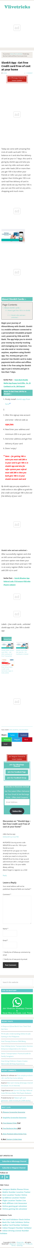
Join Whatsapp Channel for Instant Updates (17, 79)
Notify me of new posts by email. (15, 959)
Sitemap (20, 1245)
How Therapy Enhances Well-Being (13, 1041)
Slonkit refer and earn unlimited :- (18, 316)
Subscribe (17, 811)
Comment (7, 894)
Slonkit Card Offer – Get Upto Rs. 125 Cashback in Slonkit (22, 652)
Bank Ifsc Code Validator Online (15, 1222)
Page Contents (9, 304)
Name (5, 929)
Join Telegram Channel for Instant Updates (17, 758)
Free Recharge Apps (10, 1128)
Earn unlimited (13, 730)
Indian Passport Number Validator (17, 1228)
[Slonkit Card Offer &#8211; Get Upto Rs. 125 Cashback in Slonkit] (22, 645)
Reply (5, 875)
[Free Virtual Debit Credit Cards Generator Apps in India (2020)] (7, 662)
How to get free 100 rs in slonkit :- (19, 311)
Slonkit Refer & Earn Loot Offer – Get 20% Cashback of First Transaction (7, 653)
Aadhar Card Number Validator (15, 1225)
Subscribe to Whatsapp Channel (14, 1161)
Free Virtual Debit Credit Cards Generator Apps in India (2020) (7, 670)
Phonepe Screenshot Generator (14, 1112)
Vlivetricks (17, 6)
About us (12, 1244)
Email (5, 940)
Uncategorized (23, 730)
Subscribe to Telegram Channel (13, 1168)
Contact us (21, 1244)
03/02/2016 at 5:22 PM (11, 837)
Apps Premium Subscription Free (15, 1134)
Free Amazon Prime (10, 1123)
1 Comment (29, 73)
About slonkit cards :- (12, 308)
